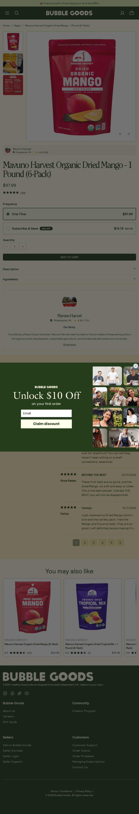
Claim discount (46, 423)
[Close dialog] (135, 366)
